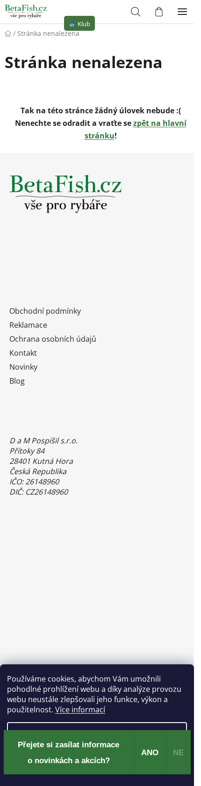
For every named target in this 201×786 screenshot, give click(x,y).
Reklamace (28, 325)
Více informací (80, 709)
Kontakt (23, 353)
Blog (17, 381)
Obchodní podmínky (45, 311)
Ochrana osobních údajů (52, 339)
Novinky (23, 367)
